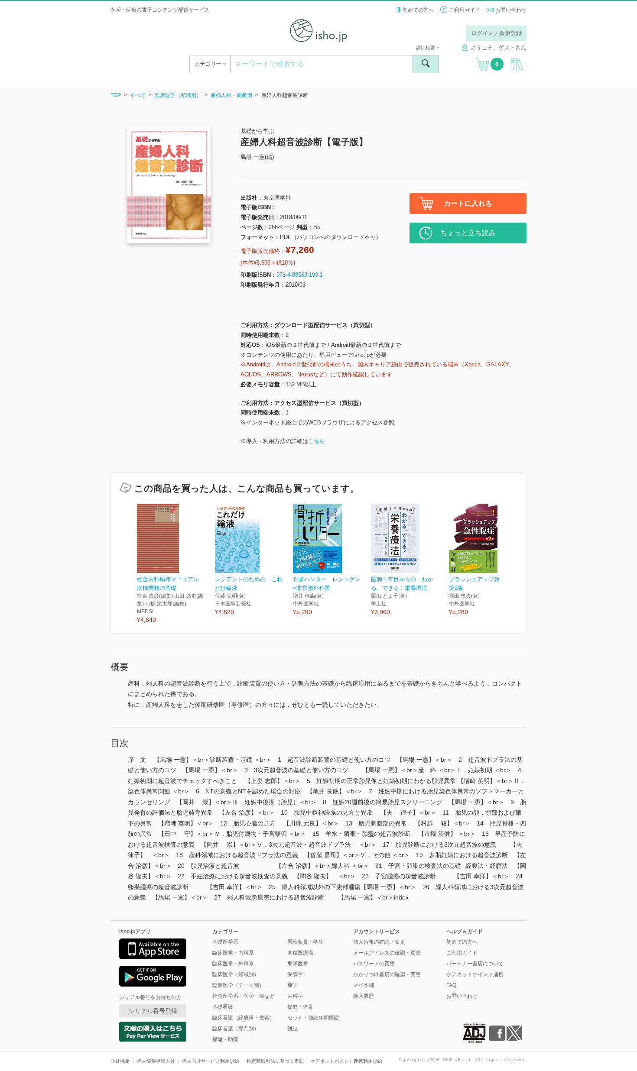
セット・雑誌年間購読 (313, 1018)
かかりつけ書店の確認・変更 (387, 974)
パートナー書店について (475, 964)
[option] (176, 564)
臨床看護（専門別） (235, 1029)
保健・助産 (225, 1039)
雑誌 (292, 1029)
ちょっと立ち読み (468, 232)
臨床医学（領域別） (178, 95)
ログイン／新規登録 (496, 33)
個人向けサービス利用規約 (210, 1061)
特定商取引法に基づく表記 (275, 1061)
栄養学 (295, 974)
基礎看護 (222, 1007)
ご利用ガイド (464, 10)
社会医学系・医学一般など (243, 996)
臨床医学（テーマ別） (238, 985)
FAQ (451, 985)
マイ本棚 (363, 985)
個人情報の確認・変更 (379, 942)
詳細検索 (426, 47)
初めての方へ (418, 10)
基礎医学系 (225, 942)
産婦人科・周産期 (231, 95)
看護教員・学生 (305, 942)
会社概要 (120, 1061)
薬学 (292, 985)
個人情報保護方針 (156, 1061)
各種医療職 (300, 953)
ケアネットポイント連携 (475, 974)
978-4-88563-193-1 (299, 275)
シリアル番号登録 (153, 1010)
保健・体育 (300, 1007)
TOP (115, 95)
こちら (316, 441)
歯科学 (295, 996)
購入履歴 (363, 996)
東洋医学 (297, 964)
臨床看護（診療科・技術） (243, 1018)
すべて (138, 95)
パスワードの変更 (374, 964)
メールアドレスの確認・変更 (387, 953)
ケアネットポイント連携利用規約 (346, 1061)
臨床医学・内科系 (233, 953)
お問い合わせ (510, 10)
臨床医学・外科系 (233, 964)
